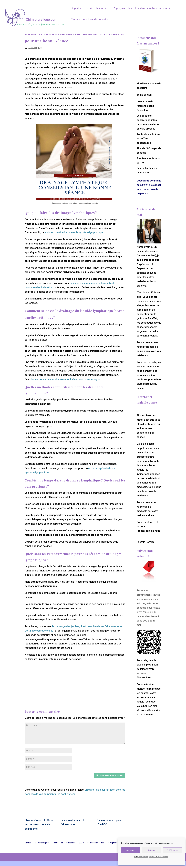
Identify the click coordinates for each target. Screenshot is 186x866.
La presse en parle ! (95, 843)
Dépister (76, 8)
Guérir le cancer (97, 8)
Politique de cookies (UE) (117, 843)
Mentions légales (42, 843)
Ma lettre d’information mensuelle (149, 8)
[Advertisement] (75, 679)
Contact (28, 843)
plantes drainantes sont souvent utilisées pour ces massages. (65, 379)
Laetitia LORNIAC (35, 48)
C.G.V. (81, 843)
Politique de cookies (141, 857)
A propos (119, 8)
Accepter (130, 850)
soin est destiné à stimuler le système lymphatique (74, 232)
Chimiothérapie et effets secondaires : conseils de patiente (39, 824)
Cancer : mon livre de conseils (89, 19)
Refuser (151, 850)
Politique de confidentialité (158, 857)
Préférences (172, 850)
